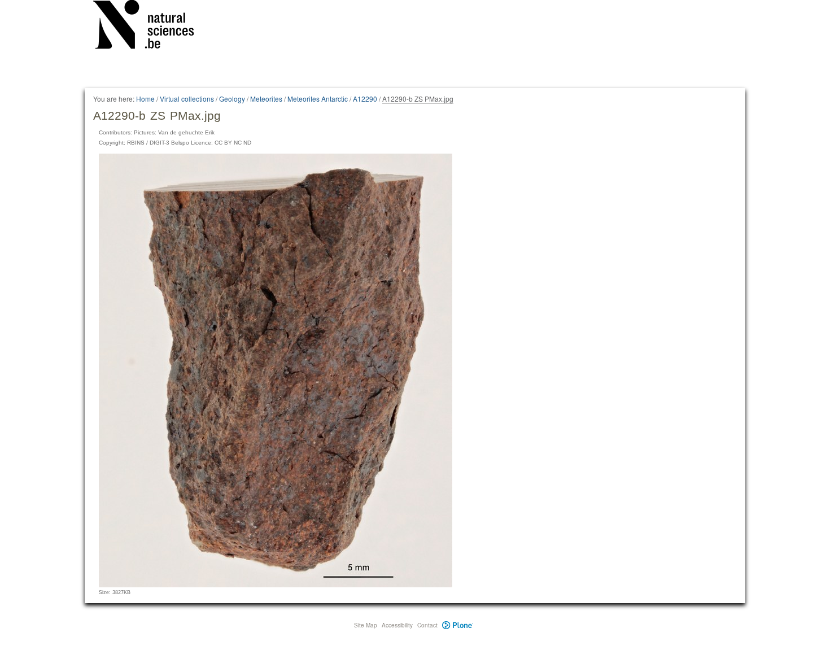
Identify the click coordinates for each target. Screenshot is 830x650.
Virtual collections (187, 98)
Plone (457, 625)
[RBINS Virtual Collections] (150, 26)
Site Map (365, 625)
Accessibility (397, 625)
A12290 (365, 98)
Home (145, 98)
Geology (232, 98)
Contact (427, 625)
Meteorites (266, 98)
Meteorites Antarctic (317, 98)
